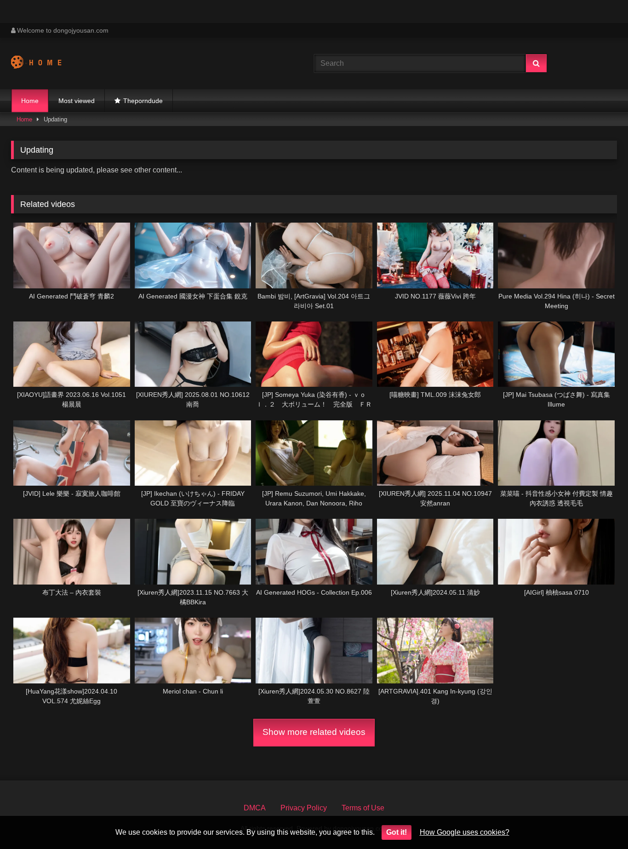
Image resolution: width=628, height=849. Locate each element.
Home (30, 100)
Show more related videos (314, 732)
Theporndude (143, 100)
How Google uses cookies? (464, 832)
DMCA (255, 808)
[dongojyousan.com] (45, 63)
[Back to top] (599, 822)
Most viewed (76, 100)
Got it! (396, 832)
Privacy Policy (303, 808)
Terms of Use (363, 808)
